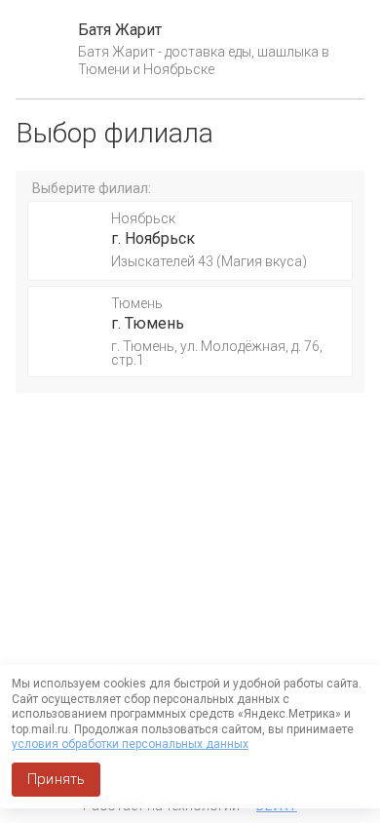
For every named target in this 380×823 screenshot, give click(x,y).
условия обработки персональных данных (130, 744)
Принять (56, 779)
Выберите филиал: (91, 188)
